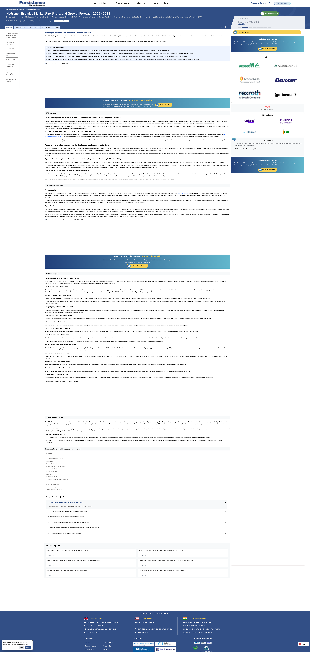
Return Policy (89, 649)
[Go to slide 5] (258, 27)
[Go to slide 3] (247, 27)
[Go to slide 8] (269, 27)
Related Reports (11, 86)
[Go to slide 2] (243, 27)
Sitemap (105, 649)
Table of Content (33, 27)
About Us (160, 3)
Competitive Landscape (10, 65)
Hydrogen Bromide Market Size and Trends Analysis (12, 35)
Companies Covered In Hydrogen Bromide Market (12, 73)
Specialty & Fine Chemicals (17, 9)
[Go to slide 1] (239, 27)
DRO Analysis (10, 48)
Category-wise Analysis (10, 54)
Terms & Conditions (91, 646)
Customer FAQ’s (108, 643)
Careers (87, 643)
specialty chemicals (183, 193)
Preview (9, 27)
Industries (100, 3)
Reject (21, 647)
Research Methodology (50, 27)
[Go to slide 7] (265, 27)
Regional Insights (11, 60)
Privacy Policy (107, 646)
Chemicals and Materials (61, 21)
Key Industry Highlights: (10, 43)
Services (121, 3)
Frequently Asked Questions (11, 80)
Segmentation (20, 27)
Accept (28, 647)
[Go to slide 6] (262, 27)
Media (141, 3)
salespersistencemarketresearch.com (156, 613)
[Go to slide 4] (252, 27)
